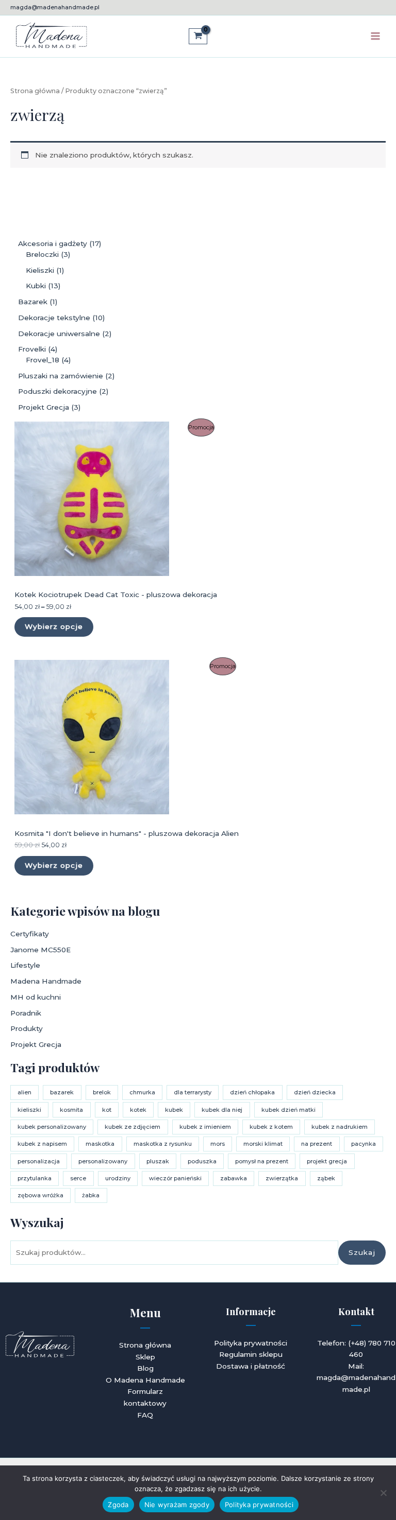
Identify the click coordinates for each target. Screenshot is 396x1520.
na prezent (316, 1143)
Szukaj (362, 1252)
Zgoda (118, 1504)
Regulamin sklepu (251, 1354)
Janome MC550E (40, 950)
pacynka (363, 1143)
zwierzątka (282, 1178)
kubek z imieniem (205, 1126)
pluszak (157, 1161)
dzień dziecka (315, 1092)
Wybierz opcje (54, 626)
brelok (102, 1092)
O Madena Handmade (145, 1380)
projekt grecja (327, 1161)
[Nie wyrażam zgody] (383, 1493)
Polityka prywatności (250, 1343)
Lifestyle (25, 965)
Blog (145, 1368)
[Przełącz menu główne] (376, 36)
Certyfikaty (29, 934)
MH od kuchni (35, 997)
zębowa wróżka (40, 1195)
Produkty (26, 1028)
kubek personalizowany (52, 1126)
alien (24, 1092)
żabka (91, 1195)
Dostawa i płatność (250, 1366)
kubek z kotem (271, 1126)
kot (106, 1109)
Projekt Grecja (35, 1044)
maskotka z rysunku (163, 1143)
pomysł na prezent (261, 1161)
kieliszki (29, 1109)
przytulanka (35, 1178)
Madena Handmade (45, 981)
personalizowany (102, 1161)
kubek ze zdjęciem (132, 1126)
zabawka (233, 1178)
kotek (138, 1109)
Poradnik (25, 1013)
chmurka (142, 1092)
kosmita (71, 1109)
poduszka (202, 1161)
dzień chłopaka (252, 1092)
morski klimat (263, 1143)
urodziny (117, 1178)
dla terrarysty (192, 1092)
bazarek (62, 1092)
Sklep (145, 1357)
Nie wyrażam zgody (176, 1504)
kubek (174, 1109)
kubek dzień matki (288, 1109)
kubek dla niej (222, 1109)
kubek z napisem (42, 1143)
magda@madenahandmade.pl (55, 7)
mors (217, 1143)
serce (78, 1178)
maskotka (100, 1143)
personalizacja (39, 1161)
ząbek (326, 1178)
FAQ (145, 1415)
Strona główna (35, 91)
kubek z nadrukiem (339, 1126)
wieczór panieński (175, 1178)
